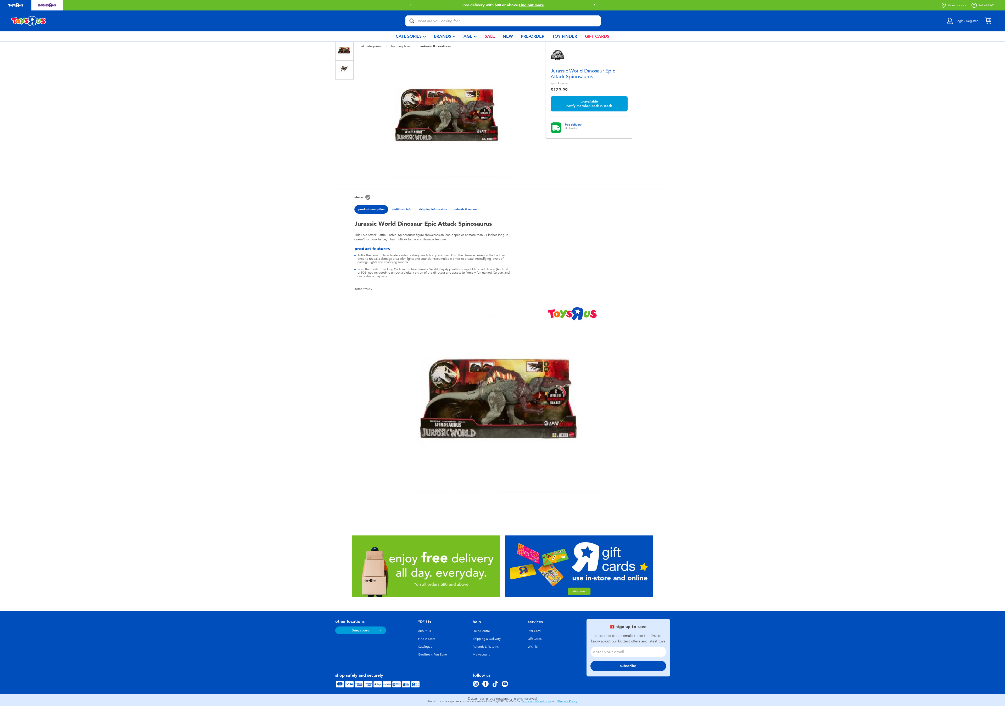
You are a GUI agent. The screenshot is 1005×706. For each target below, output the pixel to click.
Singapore (361, 630)
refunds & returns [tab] (465, 209)
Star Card (534, 631)
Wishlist (533, 646)
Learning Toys (401, 46)
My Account (481, 654)
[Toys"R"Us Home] (28, 21)
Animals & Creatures (435, 46)
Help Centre (481, 631)
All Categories (371, 46)
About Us (424, 631)
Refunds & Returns (486, 646)
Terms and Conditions (536, 701)
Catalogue (425, 646)
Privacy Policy (567, 701)
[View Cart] (988, 21)
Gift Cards (534, 639)
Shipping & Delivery (487, 639)
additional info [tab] (401, 209)
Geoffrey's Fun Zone (432, 654)
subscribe (628, 666)
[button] (410, 5)
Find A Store (427, 639)
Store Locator (956, 5)
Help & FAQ (986, 5)
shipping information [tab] (433, 209)
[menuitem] (411, 36)
